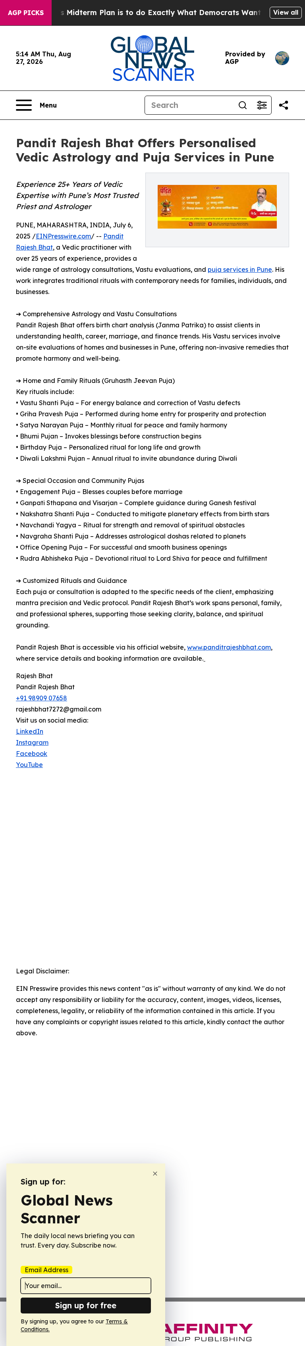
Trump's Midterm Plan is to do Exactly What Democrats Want (148, 12)
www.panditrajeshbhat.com (229, 647)
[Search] (242, 105)
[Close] (155, 1173)
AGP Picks (26, 13)
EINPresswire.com (63, 236)
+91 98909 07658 (41, 698)
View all (285, 12)
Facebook (31, 754)
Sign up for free (85, 1305)
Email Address (46, 1270)
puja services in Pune (240, 269)
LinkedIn (29, 731)
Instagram (32, 742)
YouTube (29, 765)
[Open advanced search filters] (261, 105)
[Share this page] (283, 105)
